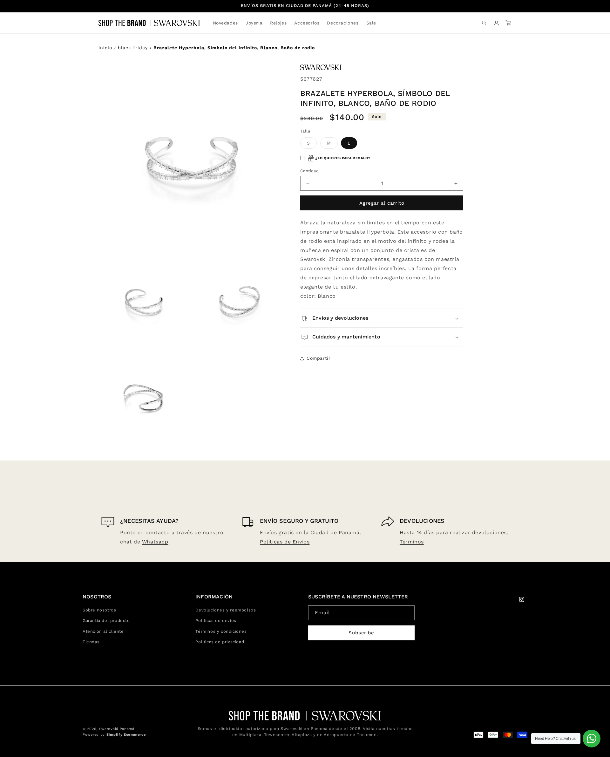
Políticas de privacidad (219, 641)
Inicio (105, 47)
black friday (133, 47)
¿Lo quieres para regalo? (342, 158)
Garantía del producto (106, 620)
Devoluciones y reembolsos (225, 610)
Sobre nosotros (99, 610)
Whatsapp (155, 542)
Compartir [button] (318, 358)
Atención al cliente (103, 631)
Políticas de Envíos (284, 542)
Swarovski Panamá (116, 729)
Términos (412, 542)
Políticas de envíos (215, 620)
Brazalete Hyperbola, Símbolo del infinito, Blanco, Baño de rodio (234, 47)
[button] (254, 23)
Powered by (114, 735)
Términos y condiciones (221, 631)
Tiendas (91, 641)
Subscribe (361, 633)
